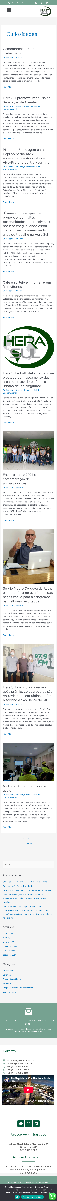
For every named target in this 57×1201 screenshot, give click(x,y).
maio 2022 (7, 938)
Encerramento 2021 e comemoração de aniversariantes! (19, 479)
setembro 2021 (9, 955)
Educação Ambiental (12, 979)
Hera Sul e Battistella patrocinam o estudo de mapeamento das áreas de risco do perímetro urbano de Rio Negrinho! (28, 379)
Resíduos (7, 983)
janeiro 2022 (8, 942)
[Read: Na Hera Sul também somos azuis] (28, 762)
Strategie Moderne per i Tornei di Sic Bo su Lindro (25, 882)
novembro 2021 (10, 946)
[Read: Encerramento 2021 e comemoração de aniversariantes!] (28, 450)
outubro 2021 (9, 950)
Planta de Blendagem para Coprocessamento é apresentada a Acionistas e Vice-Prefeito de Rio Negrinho (26, 156)
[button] (9, 10)
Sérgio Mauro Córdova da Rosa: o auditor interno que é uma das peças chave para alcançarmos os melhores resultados (28, 594)
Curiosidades (8, 57)
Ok (17, 1197)
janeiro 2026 (8, 933)
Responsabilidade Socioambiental (18, 988)
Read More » (8, 86)
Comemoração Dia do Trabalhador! (19, 51)
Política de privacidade (32, 1197)
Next (28, 843)
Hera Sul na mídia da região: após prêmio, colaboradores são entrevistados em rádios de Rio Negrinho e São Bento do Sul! (28, 693)
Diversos (19, 57)
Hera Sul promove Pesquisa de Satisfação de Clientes (27, 100)
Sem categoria (9, 992)
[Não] (53, 1192)
